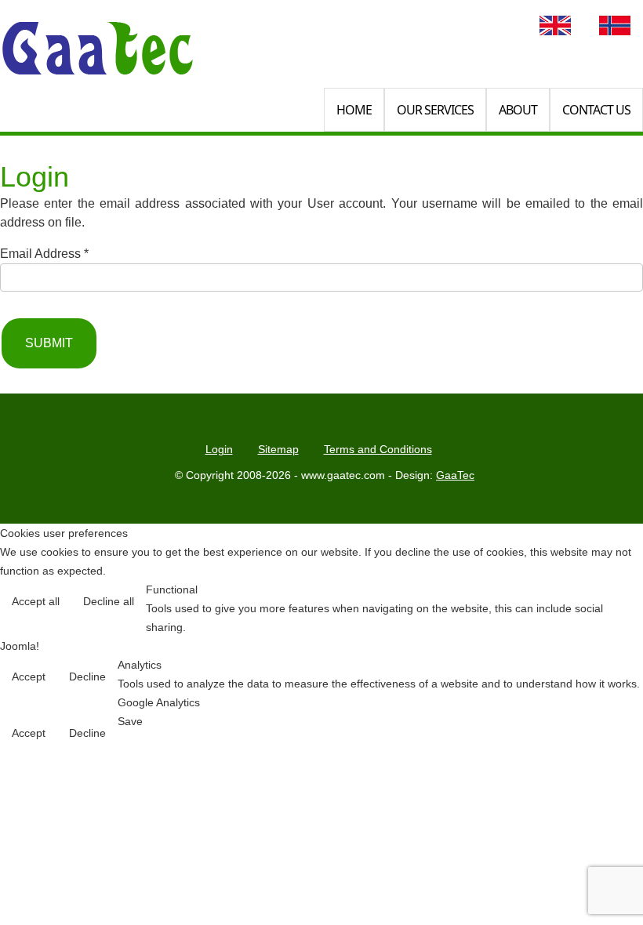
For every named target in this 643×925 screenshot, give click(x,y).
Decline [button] (87, 676)
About (518, 109)
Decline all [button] (108, 601)
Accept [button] (28, 676)
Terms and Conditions (378, 449)
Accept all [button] (36, 601)
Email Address (44, 253)
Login (219, 449)
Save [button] (130, 721)
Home (354, 109)
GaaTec (455, 475)
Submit (49, 343)
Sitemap (278, 449)
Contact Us (596, 109)
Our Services (435, 109)
